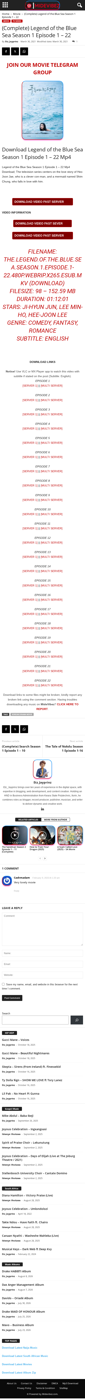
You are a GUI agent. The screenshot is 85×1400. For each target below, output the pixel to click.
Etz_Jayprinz (11, 41)
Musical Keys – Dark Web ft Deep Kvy (27, 1249)
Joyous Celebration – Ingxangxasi (24, 1129)
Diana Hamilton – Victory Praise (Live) (27, 1195)
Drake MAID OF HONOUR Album (23, 1311)
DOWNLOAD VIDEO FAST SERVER (39, 201)
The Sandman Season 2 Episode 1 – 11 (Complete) (14, 849)
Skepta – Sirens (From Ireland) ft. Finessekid (31, 1067)
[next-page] (45, 858)
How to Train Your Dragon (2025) (39, 848)
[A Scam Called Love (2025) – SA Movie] (70, 835)
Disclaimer (42, 1383)
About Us (11, 1383)
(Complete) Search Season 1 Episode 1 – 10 (21, 748)
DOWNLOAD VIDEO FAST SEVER (39, 223)
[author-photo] (42, 769)
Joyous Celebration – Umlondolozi (25, 1209)
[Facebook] (6, 51)
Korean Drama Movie (22, 714)
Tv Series (17, 21)
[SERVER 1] (30, 385)
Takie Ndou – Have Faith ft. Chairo (25, 1222)
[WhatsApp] (24, 51)
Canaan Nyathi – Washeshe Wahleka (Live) (30, 1236)
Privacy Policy (24, 1388)
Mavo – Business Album (18, 1325)
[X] (15, 51)
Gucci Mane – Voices (15, 1040)
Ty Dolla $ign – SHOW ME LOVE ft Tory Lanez (32, 1080)
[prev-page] (40, 858)
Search (6, 1013)
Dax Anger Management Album (23, 1285)
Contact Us (26, 1383)
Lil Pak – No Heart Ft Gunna (20, 1093)
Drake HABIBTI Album (16, 1271)
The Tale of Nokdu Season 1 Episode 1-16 (64, 748)
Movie (16, 14)
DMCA (55, 1383)
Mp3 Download (70, 1383)
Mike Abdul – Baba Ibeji (17, 1116)
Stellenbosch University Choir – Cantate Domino (34, 1173)
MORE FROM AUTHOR (55, 819)
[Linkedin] (42, 809)
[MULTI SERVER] (51, 385)
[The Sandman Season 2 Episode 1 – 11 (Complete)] (15, 835)
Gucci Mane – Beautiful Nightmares (25, 1053)
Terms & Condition (45, 1388)
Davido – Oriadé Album (17, 1298)
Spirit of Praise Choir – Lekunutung (25, 1142)
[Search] (77, 1020)
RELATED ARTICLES (28, 819)
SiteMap (64, 1388)
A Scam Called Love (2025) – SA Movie (67, 848)
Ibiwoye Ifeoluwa (11, 1134)
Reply (16, 891)
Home (5, 14)
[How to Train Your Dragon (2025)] (42, 835)
